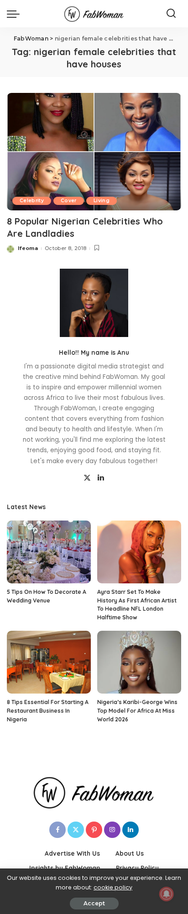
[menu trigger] (15, 13)
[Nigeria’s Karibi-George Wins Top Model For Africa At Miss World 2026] (139, 662)
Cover (69, 201)
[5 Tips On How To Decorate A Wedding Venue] (49, 552)
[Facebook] (57, 830)
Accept (94, 903)
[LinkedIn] (101, 478)
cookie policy (113, 887)
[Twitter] (87, 478)
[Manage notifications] (166, 894)
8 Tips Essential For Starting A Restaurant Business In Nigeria (48, 710)
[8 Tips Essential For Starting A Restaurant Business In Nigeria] (49, 662)
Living (102, 201)
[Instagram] (112, 830)
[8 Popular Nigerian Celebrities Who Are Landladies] (94, 151)
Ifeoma (28, 248)
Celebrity (32, 201)
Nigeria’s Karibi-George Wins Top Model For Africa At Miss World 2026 (137, 710)
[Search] (171, 13)
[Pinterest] (94, 830)
